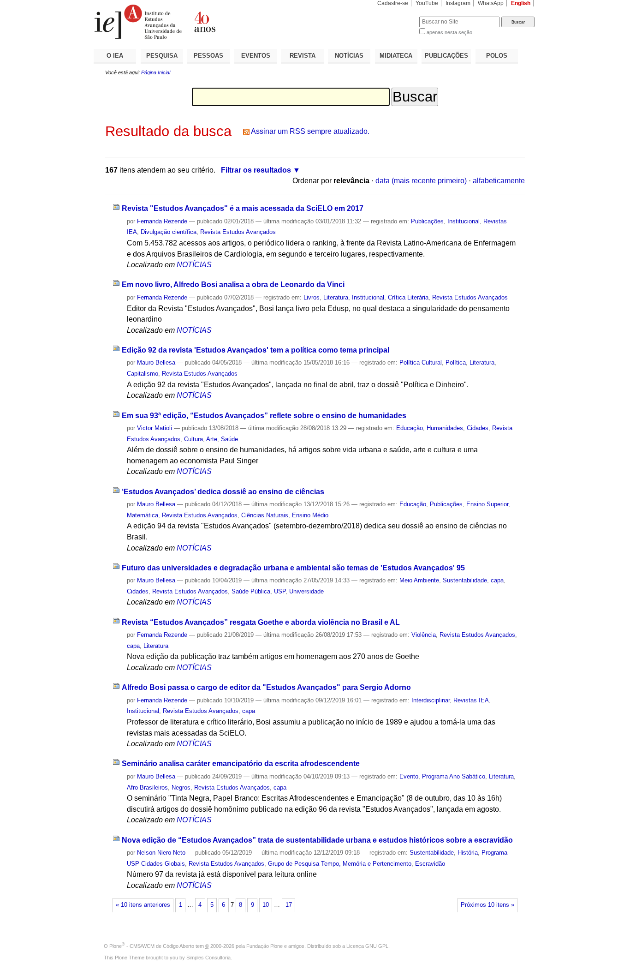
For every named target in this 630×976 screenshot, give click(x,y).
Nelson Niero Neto (161, 852)
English (520, 3)
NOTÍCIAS (349, 55)
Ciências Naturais (264, 515)
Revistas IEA (471, 700)
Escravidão (430, 863)
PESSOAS (208, 55)
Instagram (458, 3)
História (468, 852)
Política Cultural (420, 362)
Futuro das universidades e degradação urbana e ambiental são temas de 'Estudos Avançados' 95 (293, 568)
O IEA (115, 55)
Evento (408, 776)
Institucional (463, 221)
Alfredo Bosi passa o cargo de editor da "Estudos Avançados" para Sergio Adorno (266, 687)
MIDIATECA (396, 55)
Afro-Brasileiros (147, 787)
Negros (181, 787)
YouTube (427, 3)
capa (497, 580)
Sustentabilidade (465, 580)
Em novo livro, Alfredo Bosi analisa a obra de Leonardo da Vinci (233, 284)
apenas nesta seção (449, 32)
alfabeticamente (499, 181)
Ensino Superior (487, 504)
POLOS (496, 55)
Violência (423, 634)
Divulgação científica (168, 231)
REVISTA (302, 55)
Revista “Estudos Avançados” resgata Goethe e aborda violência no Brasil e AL (261, 622)
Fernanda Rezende (162, 221)
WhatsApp (491, 3)
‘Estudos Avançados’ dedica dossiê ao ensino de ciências (223, 492)
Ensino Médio (310, 515)
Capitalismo (142, 373)
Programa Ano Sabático (453, 776)
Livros (311, 297)
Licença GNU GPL (367, 946)
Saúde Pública (251, 591)
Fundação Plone (264, 946)
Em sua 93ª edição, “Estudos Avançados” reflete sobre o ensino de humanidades (264, 415)
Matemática (142, 515)
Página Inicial (155, 72)
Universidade (306, 591)
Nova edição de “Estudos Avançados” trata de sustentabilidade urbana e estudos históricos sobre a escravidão (317, 840)
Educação (409, 428)
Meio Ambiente (419, 580)
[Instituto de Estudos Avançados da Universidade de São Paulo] (204, 22)
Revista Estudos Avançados (238, 231)
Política (456, 362)
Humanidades (445, 428)
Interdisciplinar (430, 700)
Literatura (335, 297)
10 (265, 905)
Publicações (427, 221)
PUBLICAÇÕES (446, 55)
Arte (211, 439)
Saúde (229, 439)
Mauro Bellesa (156, 362)
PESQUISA (162, 55)
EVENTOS (255, 55)
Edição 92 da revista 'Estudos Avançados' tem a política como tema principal (255, 350)
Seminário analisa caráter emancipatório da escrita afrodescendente (241, 763)
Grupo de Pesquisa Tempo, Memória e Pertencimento (339, 863)
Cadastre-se (392, 3)
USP (279, 591)
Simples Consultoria (208, 957)
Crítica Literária (408, 297)
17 (288, 905)
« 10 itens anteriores (143, 905)
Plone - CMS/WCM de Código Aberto (151, 946)
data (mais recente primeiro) (421, 181)
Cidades (477, 428)
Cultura (193, 439)
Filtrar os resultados (256, 170)
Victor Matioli (154, 428)
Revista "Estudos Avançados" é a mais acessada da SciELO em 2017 (242, 208)
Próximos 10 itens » (487, 905)
